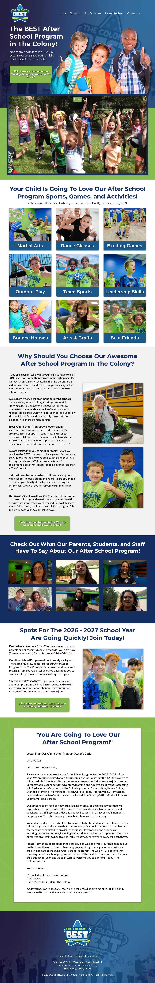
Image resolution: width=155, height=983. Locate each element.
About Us (75, 13)
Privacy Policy (64, 955)
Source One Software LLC (56, 974)
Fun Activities (92, 13)
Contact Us (133, 13)
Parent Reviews (114, 13)
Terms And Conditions (86, 955)
